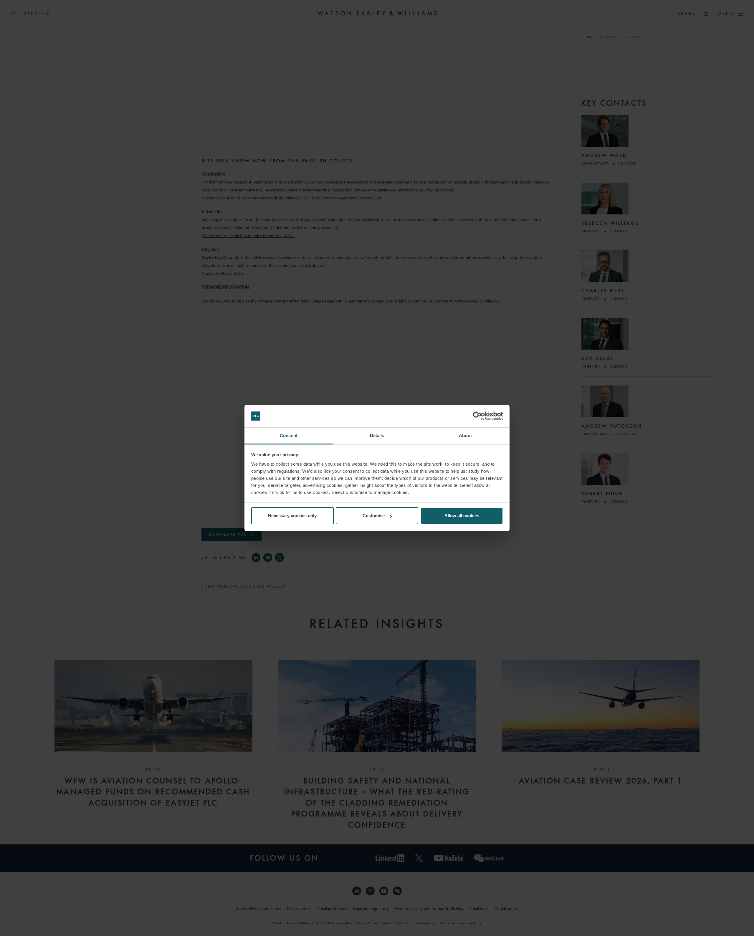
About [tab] (465, 435)
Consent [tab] (288, 435)
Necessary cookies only (292, 515)
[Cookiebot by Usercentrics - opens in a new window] (477, 416)
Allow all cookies (461, 515)
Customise (374, 515)
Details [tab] (377, 435)
